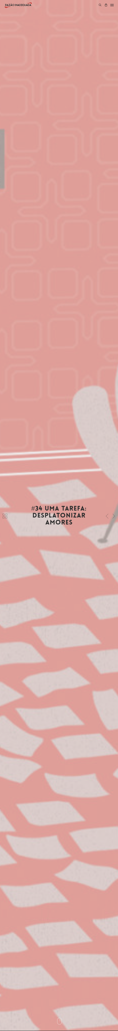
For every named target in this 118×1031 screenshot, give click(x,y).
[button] (112, 4)
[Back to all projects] (5, 516)
